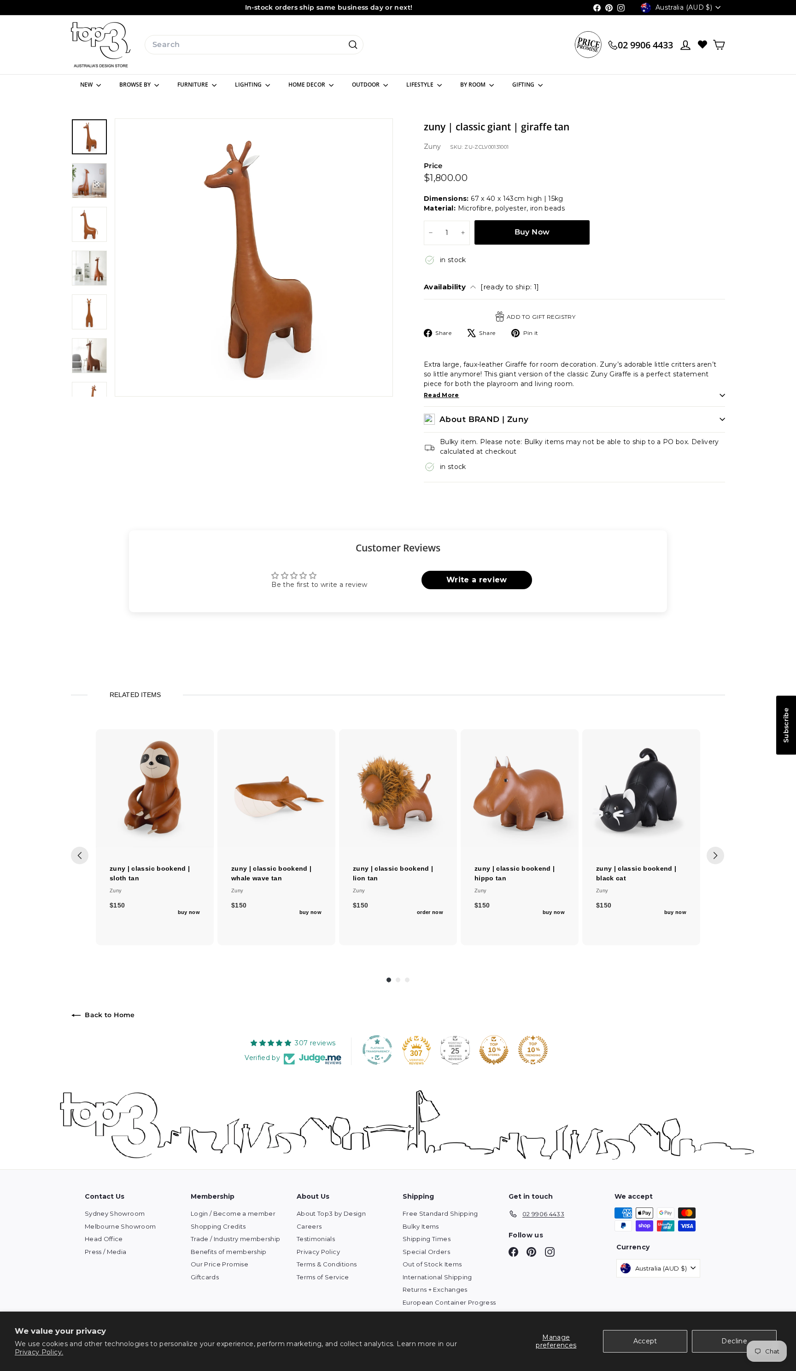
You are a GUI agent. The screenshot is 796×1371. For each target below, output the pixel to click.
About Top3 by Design (331, 1213)
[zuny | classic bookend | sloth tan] (155, 788)
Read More (441, 395)
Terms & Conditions (327, 1264)
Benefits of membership (229, 1251)
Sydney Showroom (115, 1213)
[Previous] (79, 855)
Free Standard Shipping (440, 1213)
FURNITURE (193, 84)
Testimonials (316, 1238)
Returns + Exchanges (435, 1289)
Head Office (104, 1238)
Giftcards (205, 1277)
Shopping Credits (218, 1226)
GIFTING (524, 84)
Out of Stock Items (432, 1264)
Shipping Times (427, 1238)
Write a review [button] (476, 579)
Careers (309, 1226)
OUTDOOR (366, 84)
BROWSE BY (135, 84)
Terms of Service (323, 1277)
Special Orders (426, 1251)
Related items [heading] (135, 694)
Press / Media (106, 1251)
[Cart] (719, 45)
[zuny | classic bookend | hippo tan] (520, 788)
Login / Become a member (233, 1213)
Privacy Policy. (39, 1352)
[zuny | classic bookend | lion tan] (398, 788)
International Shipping (437, 1277)
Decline (734, 1341)
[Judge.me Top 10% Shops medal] (494, 1050)
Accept (645, 1341)
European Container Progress (449, 1302)
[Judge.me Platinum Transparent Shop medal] (377, 1050)
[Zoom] (253, 257)
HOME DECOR (307, 84)
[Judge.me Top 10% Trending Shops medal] (533, 1050)
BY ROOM (473, 84)
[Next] (715, 855)
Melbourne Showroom (120, 1226)
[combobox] (254, 44)
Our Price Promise (219, 1264)
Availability (481, 286)
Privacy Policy (318, 1251)
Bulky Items (421, 1226)
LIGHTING (249, 84)
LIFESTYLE (420, 84)
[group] (155, 837)
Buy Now (532, 232)
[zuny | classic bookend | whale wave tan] (276, 788)
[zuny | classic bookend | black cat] (641, 788)
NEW (87, 84)
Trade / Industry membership (235, 1238)
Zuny (432, 146)
